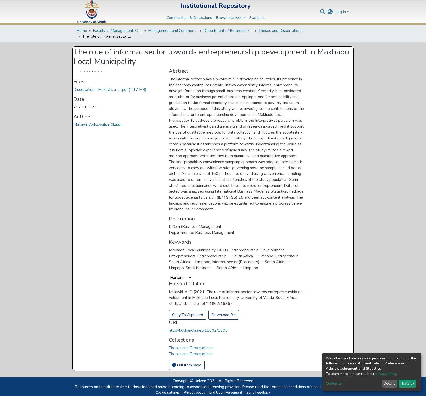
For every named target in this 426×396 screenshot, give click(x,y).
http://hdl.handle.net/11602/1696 (198, 330)
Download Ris (224, 315)
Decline (389, 383)
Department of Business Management (228, 30)
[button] (330, 12)
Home (81, 30)
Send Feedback (258, 392)
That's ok (407, 383)
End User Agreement (225, 392)
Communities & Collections (189, 17)
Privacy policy (194, 392)
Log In (340, 12)
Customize (334, 383)
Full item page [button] (188, 365)
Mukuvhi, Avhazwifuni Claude (98, 124)
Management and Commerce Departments (172, 30)
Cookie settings (168, 392)
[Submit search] (323, 12)
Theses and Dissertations (280, 30)
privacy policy (385, 373)
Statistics (257, 17)
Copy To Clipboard (187, 315)
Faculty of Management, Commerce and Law (117, 30)
